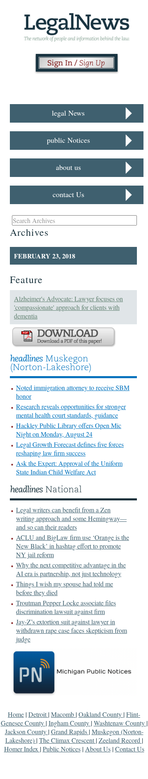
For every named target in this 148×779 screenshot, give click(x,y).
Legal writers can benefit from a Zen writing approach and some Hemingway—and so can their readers (71, 518)
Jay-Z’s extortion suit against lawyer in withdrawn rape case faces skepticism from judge (71, 630)
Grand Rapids (70, 731)
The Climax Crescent (67, 740)
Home (16, 714)
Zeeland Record (120, 740)
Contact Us (129, 748)
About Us (98, 748)
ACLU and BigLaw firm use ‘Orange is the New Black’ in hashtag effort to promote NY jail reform (72, 546)
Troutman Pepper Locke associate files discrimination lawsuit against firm (66, 607)
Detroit (38, 714)
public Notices (68, 140)
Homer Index (22, 748)
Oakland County (101, 714)
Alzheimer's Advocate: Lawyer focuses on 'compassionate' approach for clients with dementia (68, 307)
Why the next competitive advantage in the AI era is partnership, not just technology (71, 569)
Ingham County (70, 723)
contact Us (68, 194)
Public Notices (62, 748)
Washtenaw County (120, 723)
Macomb (63, 714)
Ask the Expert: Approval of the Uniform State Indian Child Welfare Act (69, 467)
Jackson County (26, 731)
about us (68, 167)
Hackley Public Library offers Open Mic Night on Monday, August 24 (68, 429)
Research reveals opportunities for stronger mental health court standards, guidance (71, 410)
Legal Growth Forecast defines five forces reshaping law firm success (70, 448)
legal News (68, 113)
